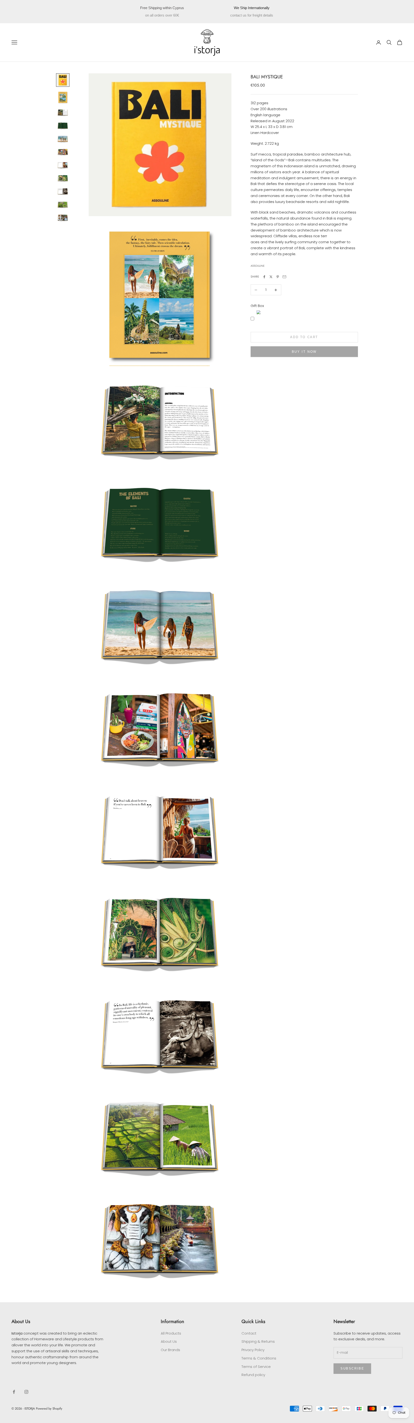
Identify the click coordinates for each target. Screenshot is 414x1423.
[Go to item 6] (62, 152)
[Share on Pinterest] (278, 277)
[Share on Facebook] (264, 277)
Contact (249, 1333)
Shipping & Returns (258, 1341)
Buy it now (304, 351)
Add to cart (304, 337)
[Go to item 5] (62, 139)
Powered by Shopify (49, 1408)
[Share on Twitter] (271, 277)
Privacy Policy (253, 1349)
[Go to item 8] (62, 178)
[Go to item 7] (62, 165)
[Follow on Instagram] (26, 1391)
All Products (171, 1333)
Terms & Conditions (259, 1358)
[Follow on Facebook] (14, 1391)
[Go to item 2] (62, 97)
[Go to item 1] (62, 80)
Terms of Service (256, 1366)
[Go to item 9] (62, 191)
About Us (169, 1341)
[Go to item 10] (62, 204)
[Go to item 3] (62, 112)
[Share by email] (284, 277)
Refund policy (253, 1374)
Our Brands (170, 1349)
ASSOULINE (257, 266)
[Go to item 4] (62, 125)
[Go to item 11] (62, 217)
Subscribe (352, 1368)
